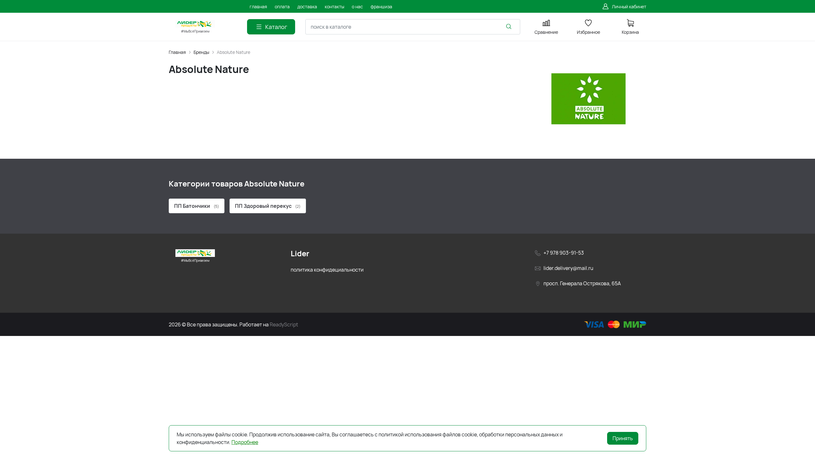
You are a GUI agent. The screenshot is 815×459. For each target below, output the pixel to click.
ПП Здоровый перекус (268, 205)
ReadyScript (284, 324)
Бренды (201, 52)
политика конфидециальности (327, 269)
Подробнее (244, 442)
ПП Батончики (196, 205)
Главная (177, 52)
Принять (623, 438)
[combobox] (412, 26)
